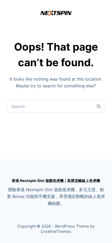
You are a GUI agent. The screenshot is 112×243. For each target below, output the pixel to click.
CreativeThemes (56, 231)
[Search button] (98, 106)
